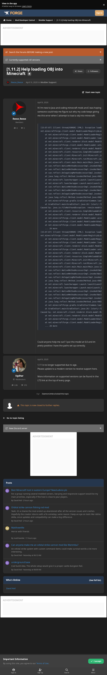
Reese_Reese (17, 82)
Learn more (5, 4)
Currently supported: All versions (24, 59)
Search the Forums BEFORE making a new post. (31, 52)
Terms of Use (42, 663)
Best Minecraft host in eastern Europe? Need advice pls (39, 490)
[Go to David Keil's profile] (7, 491)
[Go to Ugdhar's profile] (19, 365)
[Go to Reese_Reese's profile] (8, 82)
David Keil (18, 500)
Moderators (20, 379)
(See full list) (95, 580)
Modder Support (48, 82)
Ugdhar (19, 375)
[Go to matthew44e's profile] (7, 528)
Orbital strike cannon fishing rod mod (30, 507)
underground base (20, 562)
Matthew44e (17, 527)
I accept (97, 661)
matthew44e (19, 538)
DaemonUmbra (48, 394)
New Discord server (18, 428)
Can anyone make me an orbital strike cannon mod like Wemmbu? (44, 545)
